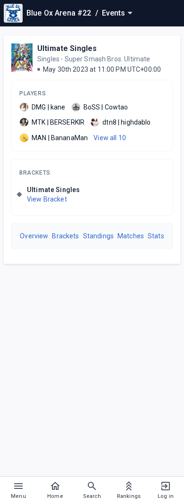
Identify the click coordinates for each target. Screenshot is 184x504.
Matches (130, 236)
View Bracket (47, 199)
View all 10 (109, 138)
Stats (156, 236)
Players (32, 93)
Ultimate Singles (67, 48)
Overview (34, 236)
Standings (98, 236)
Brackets (34, 172)
